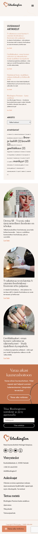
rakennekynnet (20, 168)
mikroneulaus (10, 165)
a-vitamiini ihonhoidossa (20, 134)
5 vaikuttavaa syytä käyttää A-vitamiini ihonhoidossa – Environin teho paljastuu (18, 35)
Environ (19, 145)
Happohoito (10, 151)
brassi (21, 138)
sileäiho (24, 171)
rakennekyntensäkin (12, 171)
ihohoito (23, 151)
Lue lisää (9, 48)
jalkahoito (19, 155)
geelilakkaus (16, 148)
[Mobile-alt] (20, 451)
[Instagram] (11, 451)
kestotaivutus (17, 158)
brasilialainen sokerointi (13, 138)
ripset (19, 171)
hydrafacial (17, 151)
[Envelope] (15, 451)
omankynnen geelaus (20, 165)
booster (28, 134)
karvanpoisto (26, 155)
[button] (32, 5)
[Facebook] (6, 451)
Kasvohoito (10, 158)
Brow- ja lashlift (18, 139)
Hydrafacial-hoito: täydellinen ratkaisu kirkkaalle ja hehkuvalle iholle (18, 77)
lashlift (11, 161)
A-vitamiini (10, 134)
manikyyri (20, 161)
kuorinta (23, 158)
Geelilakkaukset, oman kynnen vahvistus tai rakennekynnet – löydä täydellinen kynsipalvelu (18, 56)
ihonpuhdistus (12, 155)
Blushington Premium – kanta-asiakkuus (18, 96)
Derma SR (14, 145)
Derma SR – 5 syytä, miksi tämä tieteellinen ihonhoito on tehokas (19, 223)
